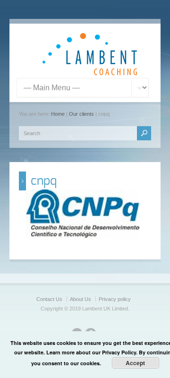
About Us (80, 299)
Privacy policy (115, 299)
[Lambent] (89, 73)
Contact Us (49, 299)
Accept (135, 363)
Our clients (81, 114)
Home (58, 114)
